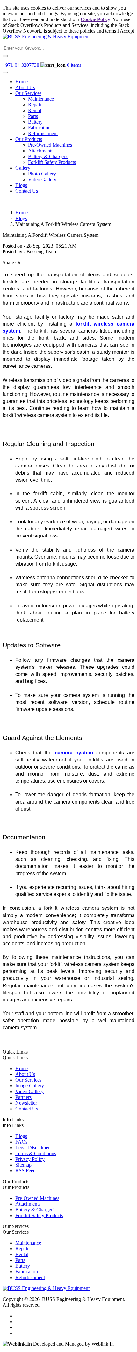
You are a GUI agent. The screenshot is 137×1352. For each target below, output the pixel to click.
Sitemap (23, 1165)
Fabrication (39, 127)
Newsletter (26, 1103)
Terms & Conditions (35, 1153)
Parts (33, 116)
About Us (25, 87)
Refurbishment (43, 133)
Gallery (22, 168)
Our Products (28, 139)
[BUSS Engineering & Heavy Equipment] (46, 36)
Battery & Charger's (48, 156)
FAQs (21, 1142)
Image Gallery (29, 1085)
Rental (34, 110)
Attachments (40, 150)
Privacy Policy (30, 1159)
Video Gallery (42, 179)
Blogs (21, 185)
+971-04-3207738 (21, 65)
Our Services (28, 93)
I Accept (125, 31)
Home (21, 81)
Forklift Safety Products (52, 162)
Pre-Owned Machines (50, 145)
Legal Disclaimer (32, 1147)
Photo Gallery (42, 173)
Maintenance (41, 99)
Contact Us (26, 191)
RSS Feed (25, 1170)
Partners (23, 1097)
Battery (35, 122)
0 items (74, 65)
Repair (34, 104)
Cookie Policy (95, 19)
